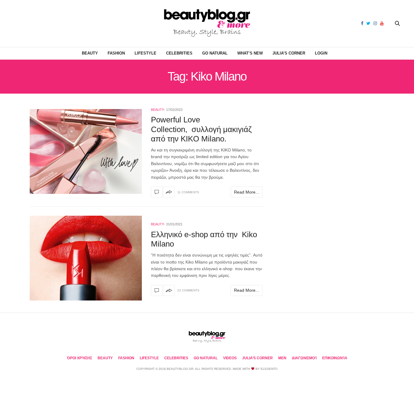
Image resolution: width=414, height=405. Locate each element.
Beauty (90, 53)
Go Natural (215, 53)
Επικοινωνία (334, 358)
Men (282, 358)
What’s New (250, 53)
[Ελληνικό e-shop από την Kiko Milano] (86, 258)
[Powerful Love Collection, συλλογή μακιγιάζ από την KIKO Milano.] (86, 151)
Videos (230, 358)
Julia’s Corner (288, 53)
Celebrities (179, 53)
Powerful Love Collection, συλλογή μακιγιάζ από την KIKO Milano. (201, 129)
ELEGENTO (269, 368)
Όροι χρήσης (79, 358)
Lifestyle (145, 53)
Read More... (246, 192)
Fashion (116, 53)
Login (321, 53)
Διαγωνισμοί (304, 358)
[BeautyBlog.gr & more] (207, 23)
